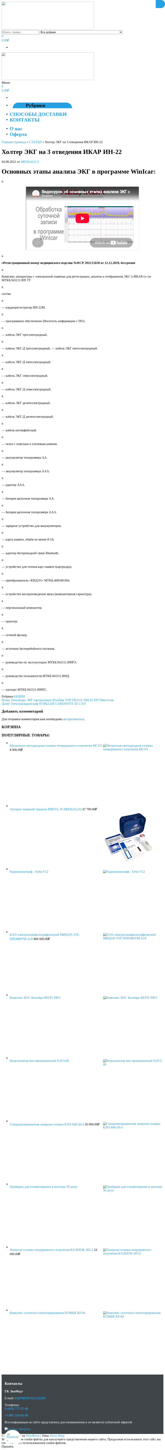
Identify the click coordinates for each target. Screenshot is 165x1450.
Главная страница (14, 142)
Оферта (18, 134)
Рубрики (35, 105)
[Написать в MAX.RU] (12, 1438)
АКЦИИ (19, 696)
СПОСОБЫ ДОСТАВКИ (38, 114)
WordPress (33, 1435)
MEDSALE (29, 161)
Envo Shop (57, 1435)
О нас (16, 128)
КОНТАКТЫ (25, 119)
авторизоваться (73, 719)
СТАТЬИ (35, 142)
